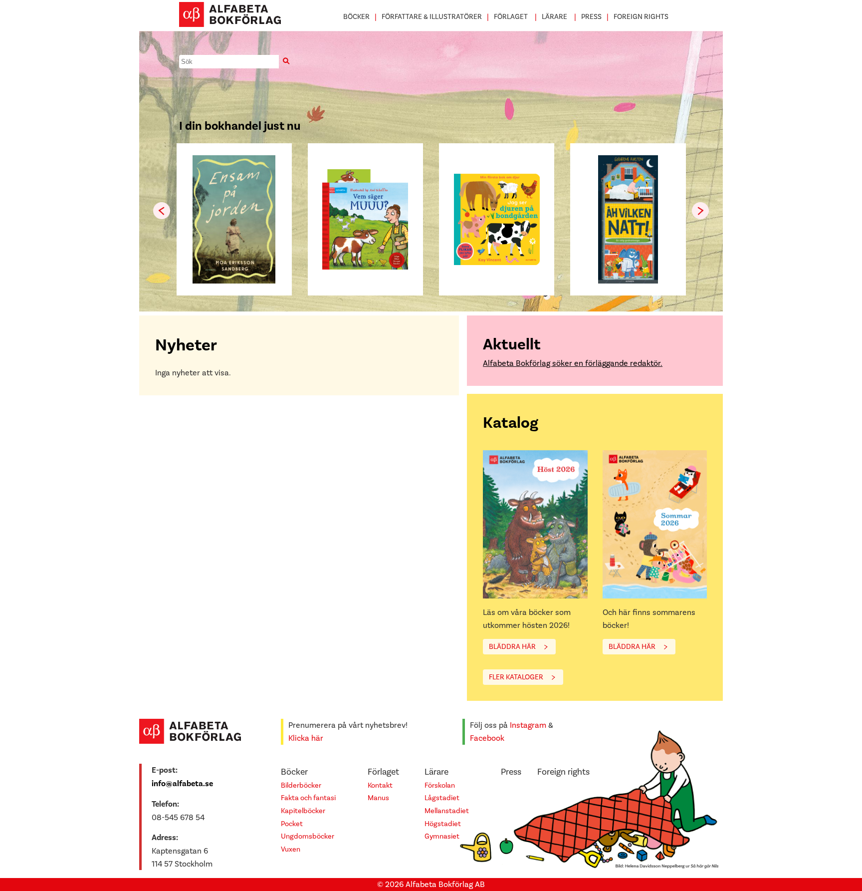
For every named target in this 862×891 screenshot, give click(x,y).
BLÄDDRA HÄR (512, 646)
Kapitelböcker (303, 811)
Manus (378, 798)
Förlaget (511, 16)
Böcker (356, 16)
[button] (700, 210)
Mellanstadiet (447, 811)
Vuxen (290, 849)
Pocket (292, 824)
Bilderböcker (301, 785)
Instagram (528, 725)
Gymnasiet (442, 836)
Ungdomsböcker (307, 836)
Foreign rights (641, 16)
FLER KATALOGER (516, 677)
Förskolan (440, 785)
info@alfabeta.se (182, 784)
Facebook (487, 738)
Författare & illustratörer (432, 16)
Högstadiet (443, 824)
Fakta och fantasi (308, 798)
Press (591, 16)
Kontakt (380, 785)
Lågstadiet (442, 798)
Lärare (554, 16)
